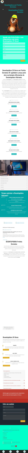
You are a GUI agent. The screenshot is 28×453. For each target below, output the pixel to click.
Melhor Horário (6, 365)
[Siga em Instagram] (15, 400)
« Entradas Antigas (5, 239)
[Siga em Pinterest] (16, 446)
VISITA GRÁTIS (6, 349)
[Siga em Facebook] (13, 400)
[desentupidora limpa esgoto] (7, 431)
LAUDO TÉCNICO (6, 357)
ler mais (4, 237)
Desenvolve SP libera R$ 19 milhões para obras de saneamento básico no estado (12, 232)
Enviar (22, 60)
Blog (6, 233)
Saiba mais (14, 106)
